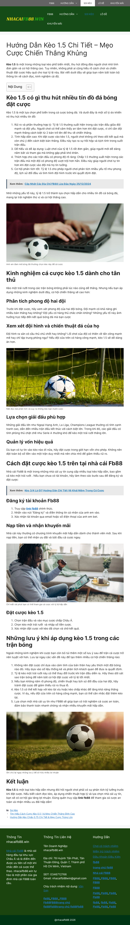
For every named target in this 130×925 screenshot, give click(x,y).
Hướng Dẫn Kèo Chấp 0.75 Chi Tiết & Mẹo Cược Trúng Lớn (41, 817)
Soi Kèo (14, 810)
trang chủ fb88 (103, 867)
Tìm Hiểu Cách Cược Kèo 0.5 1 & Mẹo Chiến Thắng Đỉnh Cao (42, 813)
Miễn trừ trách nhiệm (106, 851)
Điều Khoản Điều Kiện (106, 856)
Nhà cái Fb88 (14, 850)
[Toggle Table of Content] (27, 87)
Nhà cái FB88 (101, 873)
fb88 (96, 862)
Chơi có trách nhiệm (105, 846)
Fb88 (46, 902)
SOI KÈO (88, 3)
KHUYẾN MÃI (117, 3)
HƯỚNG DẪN (67, 3)
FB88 (51, 3)
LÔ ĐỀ (101, 3)
